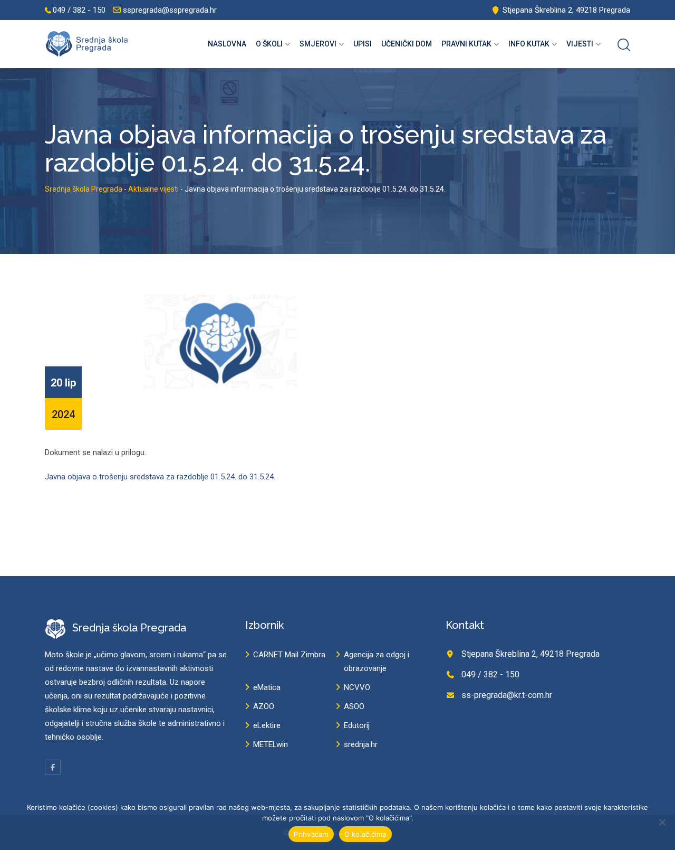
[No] (662, 822)
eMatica (267, 687)
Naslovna (227, 44)
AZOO (263, 706)
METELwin (270, 744)
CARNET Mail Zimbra (289, 654)
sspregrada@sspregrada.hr (170, 10)
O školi (269, 44)
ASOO (354, 706)
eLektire (267, 725)
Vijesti (579, 44)
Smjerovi (318, 44)
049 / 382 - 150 (79, 10)
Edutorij (357, 725)
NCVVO (357, 687)
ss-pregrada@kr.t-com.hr (506, 695)
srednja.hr (361, 744)
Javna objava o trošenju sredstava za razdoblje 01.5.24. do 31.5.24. (160, 476)
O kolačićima (365, 834)
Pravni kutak (466, 44)
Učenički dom (406, 44)
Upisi (362, 44)
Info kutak (528, 44)
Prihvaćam (311, 834)
